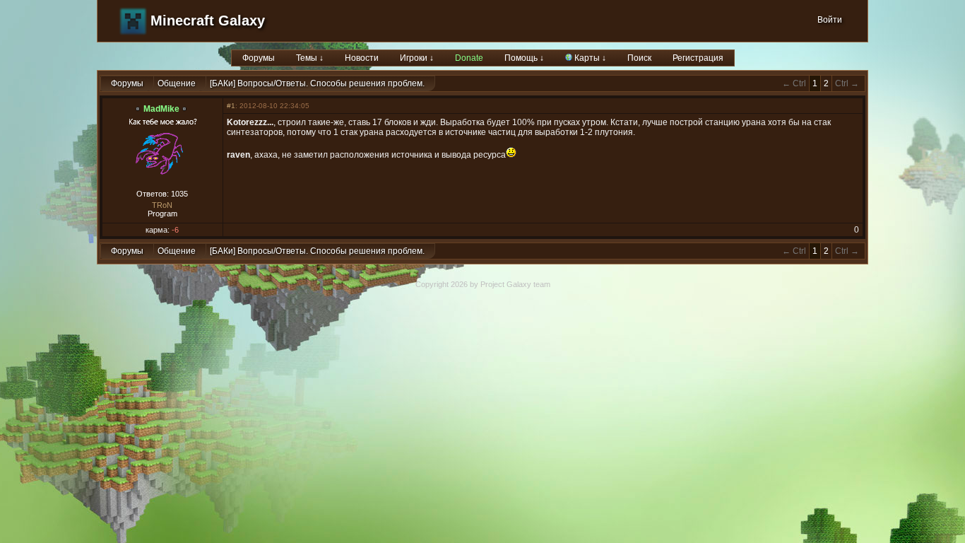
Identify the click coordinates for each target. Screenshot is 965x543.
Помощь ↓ (524, 58)
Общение (177, 83)
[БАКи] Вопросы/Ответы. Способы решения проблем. (317, 83)
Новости (362, 58)
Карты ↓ (589, 58)
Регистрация (698, 58)
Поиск (639, 58)
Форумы (258, 58)
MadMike (161, 109)
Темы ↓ (310, 58)
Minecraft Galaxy (207, 20)
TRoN (162, 205)
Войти (829, 20)
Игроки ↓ (417, 58)
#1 (231, 106)
